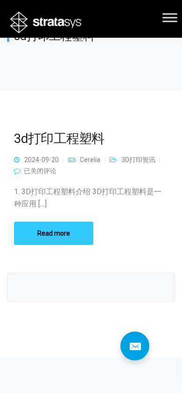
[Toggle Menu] (169, 17)
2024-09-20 (41, 159)
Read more (53, 233)
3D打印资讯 (138, 159)
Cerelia (90, 159)
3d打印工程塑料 (59, 138)
